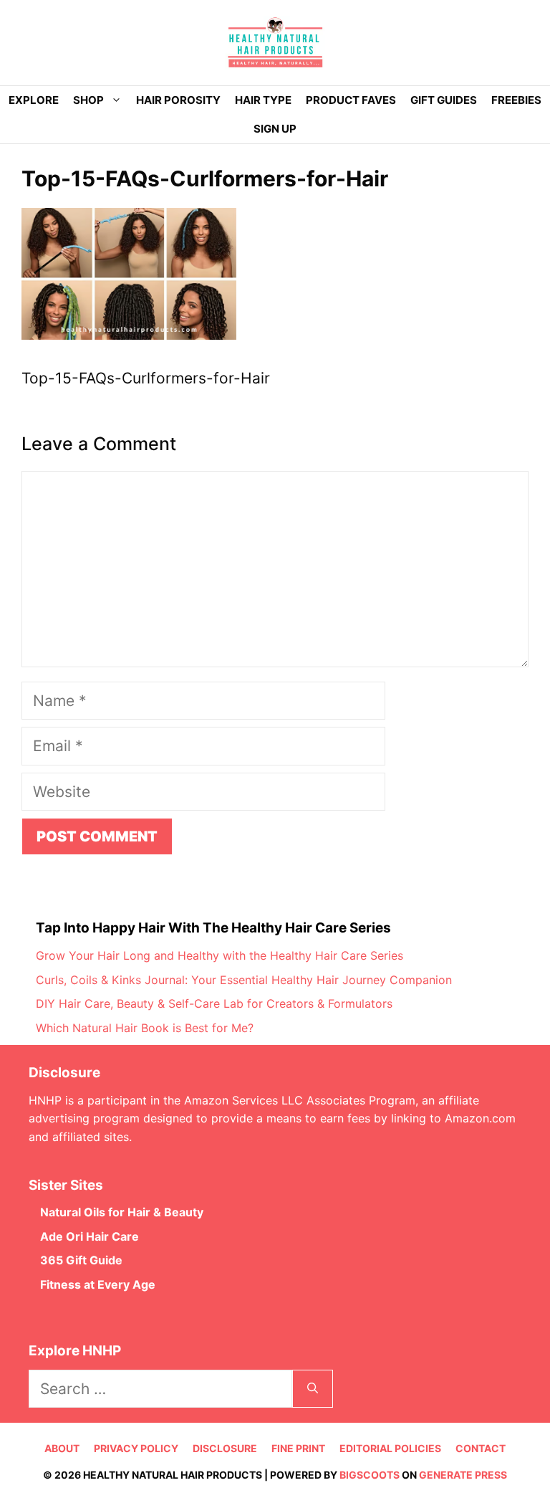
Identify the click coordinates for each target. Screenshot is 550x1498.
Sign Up (275, 128)
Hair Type (263, 100)
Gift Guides (443, 100)
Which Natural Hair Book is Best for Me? (145, 1028)
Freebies (516, 100)
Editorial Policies (390, 1448)
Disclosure (225, 1448)
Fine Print (298, 1448)
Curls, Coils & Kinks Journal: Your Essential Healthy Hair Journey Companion (244, 980)
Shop (88, 100)
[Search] (312, 1389)
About (61, 1448)
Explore (34, 100)
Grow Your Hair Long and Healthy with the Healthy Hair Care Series (219, 955)
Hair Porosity (178, 100)
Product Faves (351, 100)
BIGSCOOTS (369, 1475)
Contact (480, 1448)
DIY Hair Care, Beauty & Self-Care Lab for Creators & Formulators (214, 1003)
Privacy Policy (136, 1448)
